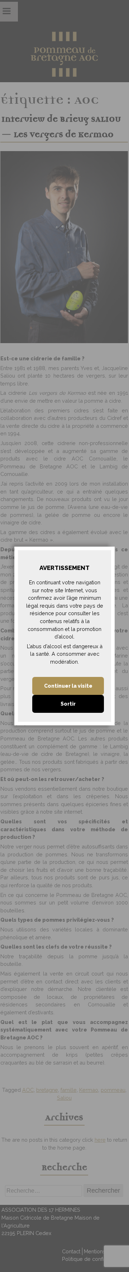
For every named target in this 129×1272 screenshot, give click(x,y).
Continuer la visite (68, 686)
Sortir (68, 704)
